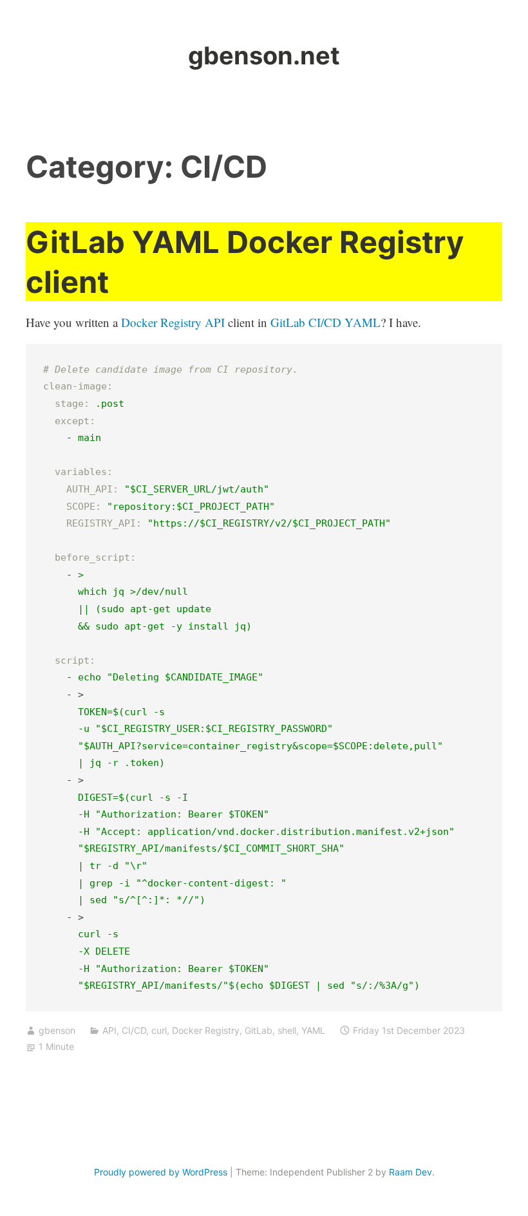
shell (287, 1030)
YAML (313, 1030)
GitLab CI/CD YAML (325, 322)
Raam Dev (410, 1171)
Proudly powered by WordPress (160, 1171)
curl (159, 1030)
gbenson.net (264, 55)
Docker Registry (206, 1030)
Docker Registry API (173, 322)
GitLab (258, 1030)
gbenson (57, 1030)
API (109, 1030)
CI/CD (134, 1030)
